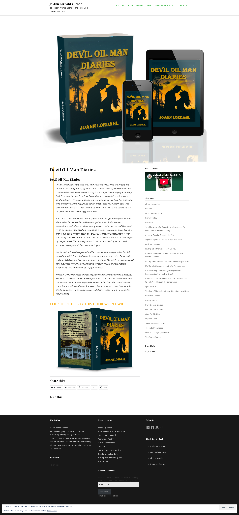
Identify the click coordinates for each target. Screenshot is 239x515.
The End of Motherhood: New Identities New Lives (167, 291)
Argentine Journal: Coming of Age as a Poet (163, 239)
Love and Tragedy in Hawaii (157, 332)
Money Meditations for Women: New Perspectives (167, 261)
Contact (182, 5)
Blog (149, 5)
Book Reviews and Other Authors (112, 431)
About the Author (135, 5)
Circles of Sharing (152, 244)
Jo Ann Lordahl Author (66, 4)
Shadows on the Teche (155, 323)
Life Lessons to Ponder (107, 435)
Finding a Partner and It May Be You (160, 248)
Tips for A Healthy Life (108, 454)
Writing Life (103, 461)
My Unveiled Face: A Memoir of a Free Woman (165, 266)
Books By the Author (164, 5)
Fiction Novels (156, 458)
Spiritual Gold (150, 286)
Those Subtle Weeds (154, 328)
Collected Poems (152, 295)
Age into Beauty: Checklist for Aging (160, 235)
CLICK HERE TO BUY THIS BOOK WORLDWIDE (88, 304)
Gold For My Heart (153, 314)
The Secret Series (153, 337)
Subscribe (104, 492)
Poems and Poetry (106, 439)
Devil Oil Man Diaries (154, 305)
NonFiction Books (158, 452)
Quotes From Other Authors (110, 450)
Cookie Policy (52, 511)
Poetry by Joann (152, 300)
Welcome (120, 5)
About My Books (105, 427)
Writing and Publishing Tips (110, 457)
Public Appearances (106, 443)
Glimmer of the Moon (154, 309)
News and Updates (153, 213)
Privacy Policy (151, 218)
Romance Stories (157, 464)
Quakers (101, 446)
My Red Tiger (151, 318)
